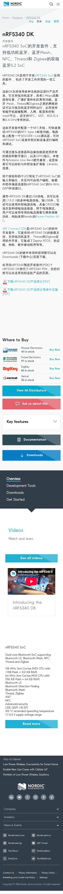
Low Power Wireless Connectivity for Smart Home (30, 764)
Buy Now (55, 350)
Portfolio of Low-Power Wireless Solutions (26, 774)
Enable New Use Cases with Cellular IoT (25, 769)
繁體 (56, 21)
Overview (13, 479)
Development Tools (21, 486)
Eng (31, 21)
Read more (31, 724)
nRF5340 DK (33, 18)
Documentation (34, 439)
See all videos (31, 558)
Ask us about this (34, 403)
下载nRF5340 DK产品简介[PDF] (28, 281)
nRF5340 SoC (44, 75)
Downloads (34, 455)
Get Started (15, 500)
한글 (47, 21)
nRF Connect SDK (14, 229)
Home (5, 18)
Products (17, 18)
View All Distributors (31, 390)
